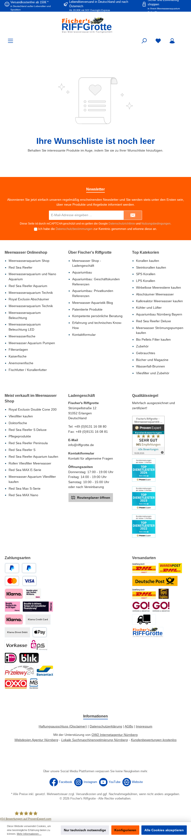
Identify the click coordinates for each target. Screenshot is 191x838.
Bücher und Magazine (152, 360)
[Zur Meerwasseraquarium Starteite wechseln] (95, 25)
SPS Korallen (145, 274)
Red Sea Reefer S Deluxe (28, 430)
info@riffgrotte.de (81, 445)
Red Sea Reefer (20, 267)
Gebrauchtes (145, 353)
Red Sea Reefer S (22, 450)
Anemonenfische (21, 363)
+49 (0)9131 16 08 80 (90, 426)
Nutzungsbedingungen (156, 223)
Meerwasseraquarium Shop (29, 261)
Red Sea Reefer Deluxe (153, 321)
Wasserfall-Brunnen (150, 366)
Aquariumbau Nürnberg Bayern (159, 314)
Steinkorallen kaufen (151, 267)
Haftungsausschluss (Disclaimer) (63, 726)
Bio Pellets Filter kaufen (153, 339)
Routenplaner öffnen (93, 497)
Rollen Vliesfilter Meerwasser (30, 463)
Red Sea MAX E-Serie (25, 470)
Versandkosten (86, 794)
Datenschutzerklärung (106, 726)
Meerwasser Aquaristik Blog (92, 303)
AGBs (129, 726)
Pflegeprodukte (20, 436)
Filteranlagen (18, 349)
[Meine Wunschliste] (158, 41)
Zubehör (142, 346)
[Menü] (10, 41)
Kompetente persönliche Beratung (97, 316)
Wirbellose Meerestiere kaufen (158, 287)
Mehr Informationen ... (29, 833)
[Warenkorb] (183, 38)
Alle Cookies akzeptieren (164, 830)
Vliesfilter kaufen (21, 416)
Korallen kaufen (147, 261)
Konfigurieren (125, 830)
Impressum (144, 726)
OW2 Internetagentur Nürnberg (115, 735)
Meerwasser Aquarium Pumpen (32, 343)
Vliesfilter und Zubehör (152, 373)
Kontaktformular (84, 334)
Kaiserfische (18, 356)
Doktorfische (18, 423)
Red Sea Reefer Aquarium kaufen (33, 456)
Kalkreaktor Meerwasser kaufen (159, 301)
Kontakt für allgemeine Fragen (90, 458)
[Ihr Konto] (172, 41)
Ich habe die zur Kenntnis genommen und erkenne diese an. (97, 229)
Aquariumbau (82, 272)
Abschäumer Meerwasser (155, 294)
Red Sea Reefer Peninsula (28, 443)
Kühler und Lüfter (149, 307)
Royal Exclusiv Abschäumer (29, 299)
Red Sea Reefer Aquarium (28, 286)
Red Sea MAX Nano (23, 495)
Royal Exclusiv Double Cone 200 (33, 409)
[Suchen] (144, 41)
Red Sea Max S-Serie (25, 488)
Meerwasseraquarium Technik (31, 292)
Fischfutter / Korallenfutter (28, 370)
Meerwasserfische (22, 336)
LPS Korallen (145, 281)
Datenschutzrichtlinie (122, 223)
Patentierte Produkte (87, 309)
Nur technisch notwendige (85, 830)
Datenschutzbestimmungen (74, 229)
